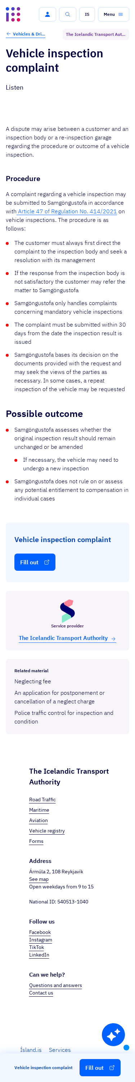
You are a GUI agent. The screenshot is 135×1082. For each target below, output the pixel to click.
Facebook (40, 932)
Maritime (39, 810)
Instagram (40, 939)
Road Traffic (42, 799)
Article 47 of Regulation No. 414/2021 (67, 211)
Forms (36, 841)
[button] (47, 14)
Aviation (38, 820)
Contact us (41, 993)
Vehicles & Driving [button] (29, 34)
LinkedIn (39, 955)
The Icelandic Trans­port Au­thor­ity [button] (63, 637)
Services (60, 1049)
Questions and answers (55, 985)
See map (39, 879)
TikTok (36, 947)
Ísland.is (31, 1049)
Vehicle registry (47, 830)
